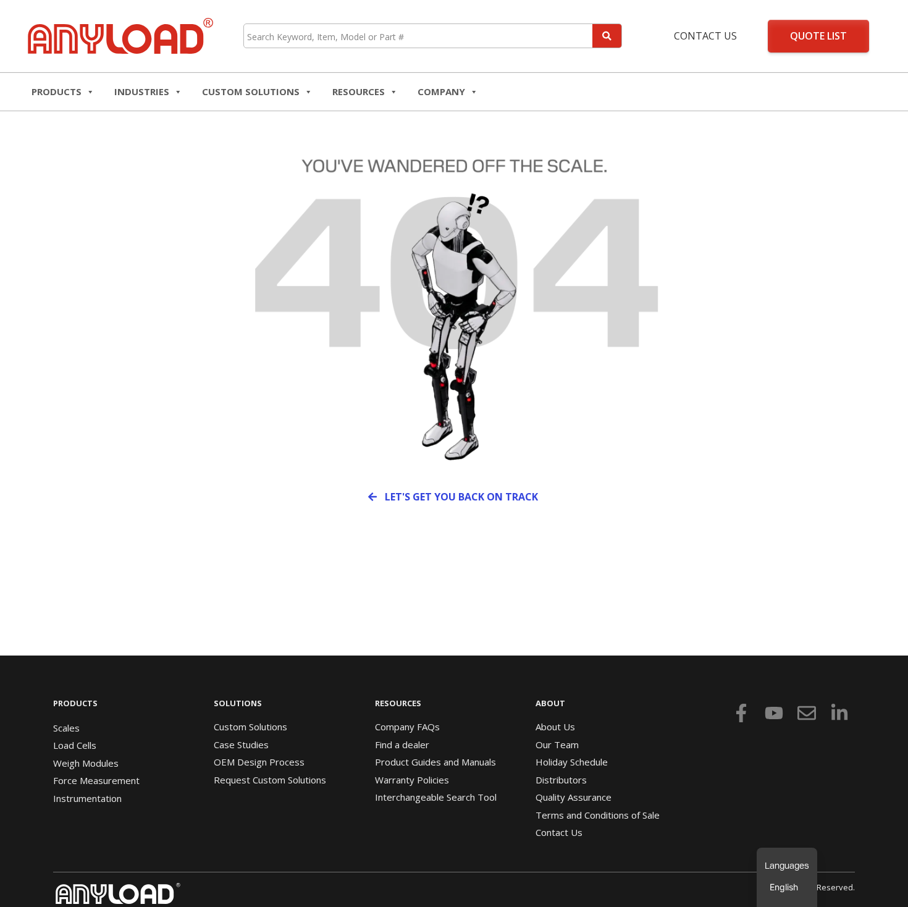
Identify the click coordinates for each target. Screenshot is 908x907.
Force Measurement (96, 780)
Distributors (561, 780)
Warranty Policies (412, 780)
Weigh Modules (86, 763)
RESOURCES (358, 91)
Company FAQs (407, 726)
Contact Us (705, 36)
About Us (555, 726)
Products (57, 91)
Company (441, 91)
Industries (141, 91)
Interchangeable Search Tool (436, 797)
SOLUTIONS (238, 703)
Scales (66, 728)
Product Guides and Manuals (435, 762)
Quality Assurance (574, 797)
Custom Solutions (251, 91)
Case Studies (241, 744)
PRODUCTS (75, 703)
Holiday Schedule (572, 762)
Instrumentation (87, 798)
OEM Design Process (259, 762)
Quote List (818, 36)
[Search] (606, 36)
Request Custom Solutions (270, 780)
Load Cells (74, 745)
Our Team (557, 744)
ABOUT (550, 703)
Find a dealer (402, 744)
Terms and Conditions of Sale (598, 815)
